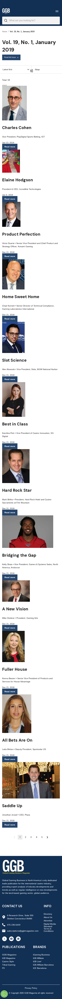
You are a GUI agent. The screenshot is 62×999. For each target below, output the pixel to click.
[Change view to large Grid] (5, 85)
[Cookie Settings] (4, 994)
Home (4, 31)
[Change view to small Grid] (3, 85)
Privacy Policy (31, 988)
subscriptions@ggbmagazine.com (22, 931)
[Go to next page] (47, 837)
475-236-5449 (13, 925)
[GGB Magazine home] (6, 11)
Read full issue (10, 57)
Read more (9, 147)
